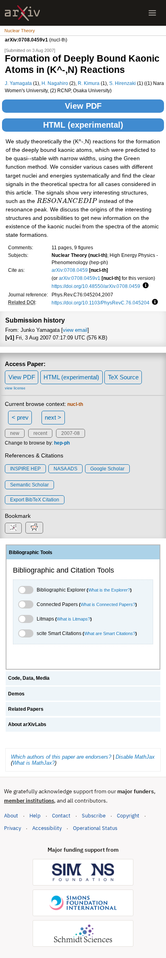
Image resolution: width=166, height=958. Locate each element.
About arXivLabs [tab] (27, 724)
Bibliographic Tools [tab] (30, 552)
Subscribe (94, 815)
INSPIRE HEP (25, 469)
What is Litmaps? (73, 619)
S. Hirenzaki (122, 83)
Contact (61, 815)
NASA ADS (65, 469)
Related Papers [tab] (26, 709)
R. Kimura (89, 83)
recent (40, 433)
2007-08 (70, 433)
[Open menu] (152, 13)
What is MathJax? (33, 763)
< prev (20, 417)
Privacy (12, 828)
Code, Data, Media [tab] (29, 678)
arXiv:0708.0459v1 (79, 278)
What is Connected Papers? (108, 604)
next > (53, 417)
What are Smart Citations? (109, 633)
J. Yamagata (18, 83)
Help (35, 815)
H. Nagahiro (55, 83)
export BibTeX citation (34, 500)
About (11, 815)
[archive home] (22, 13)
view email (75, 330)
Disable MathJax (135, 757)
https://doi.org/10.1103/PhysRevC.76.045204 (100, 302)
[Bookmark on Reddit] (34, 528)
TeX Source (123, 377)
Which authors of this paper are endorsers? (61, 757)
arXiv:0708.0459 (70, 270)
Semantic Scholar (29, 485)
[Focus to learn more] (144, 286)
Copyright (128, 815)
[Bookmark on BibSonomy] (13, 528)
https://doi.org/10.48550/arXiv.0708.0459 (96, 286)
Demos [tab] (16, 693)
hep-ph (62, 443)
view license (15, 388)
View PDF (83, 105)
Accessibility (47, 828)
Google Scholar (107, 469)
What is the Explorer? (109, 590)
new (14, 433)
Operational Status (95, 828)
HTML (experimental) (83, 124)
